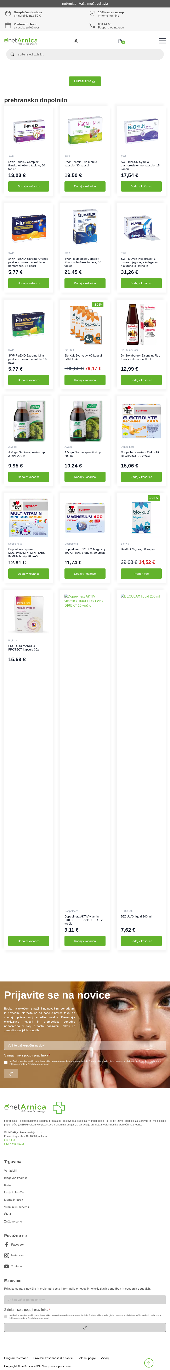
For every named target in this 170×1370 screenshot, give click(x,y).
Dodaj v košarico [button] (29, 186)
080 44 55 (10, 1140)
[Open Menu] (162, 41)
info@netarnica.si (14, 1143)
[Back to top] (148, 1363)
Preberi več (141, 573)
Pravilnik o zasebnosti (38, 1064)
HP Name (4, 984)
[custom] (6, 1244)
